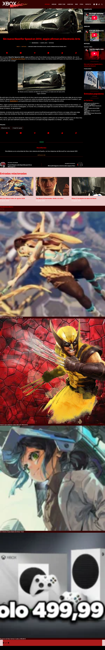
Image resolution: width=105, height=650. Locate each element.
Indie (76, 4)
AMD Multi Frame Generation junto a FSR (92, 113)
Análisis (54, 4)
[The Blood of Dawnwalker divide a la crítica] (52, 186)
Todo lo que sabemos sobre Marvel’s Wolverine (14, 424)
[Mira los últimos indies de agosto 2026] (16, 186)
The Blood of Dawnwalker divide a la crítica (49, 198)
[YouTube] (96, 4)
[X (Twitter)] (94, 4)
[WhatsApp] (48, 53)
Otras (81, 4)
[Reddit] (62, 53)
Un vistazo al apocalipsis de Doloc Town (12, 532)
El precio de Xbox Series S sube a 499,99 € (13, 639)
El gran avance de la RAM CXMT (91, 108)
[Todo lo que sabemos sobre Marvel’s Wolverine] (52, 371)
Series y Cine (61, 4)
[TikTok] (99, 4)
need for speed (17, 128)
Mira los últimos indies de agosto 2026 (12, 198)
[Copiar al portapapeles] (76, 53)
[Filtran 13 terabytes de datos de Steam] (88, 186)
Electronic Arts (5, 128)
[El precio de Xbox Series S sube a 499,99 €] (52, 585)
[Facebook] (7, 53)
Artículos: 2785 (41, 155)
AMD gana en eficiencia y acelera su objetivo (91, 104)
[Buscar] (102, 4)
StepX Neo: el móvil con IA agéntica (92, 111)
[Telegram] (35, 53)
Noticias (47, 4)
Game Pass (70, 4)
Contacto (88, 4)
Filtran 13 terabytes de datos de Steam (84, 198)
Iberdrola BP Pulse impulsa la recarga (92, 106)
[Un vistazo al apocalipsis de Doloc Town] (52, 478)
